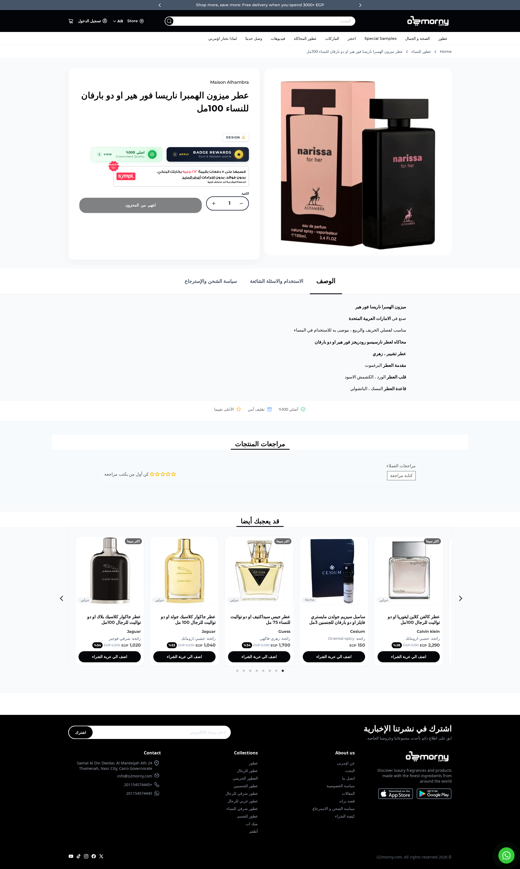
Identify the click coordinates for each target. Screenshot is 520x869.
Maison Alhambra (229, 82)
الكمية (245, 193)
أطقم (253, 831)
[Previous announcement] (160, 5)
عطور (442, 38)
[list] (260, 596)
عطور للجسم (247, 816)
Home (446, 51)
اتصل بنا (348, 778)
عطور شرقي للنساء (242, 808)
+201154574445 (138, 784)
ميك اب (252, 823)
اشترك (80, 732)
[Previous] (459, 596)
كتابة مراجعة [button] (401, 475)
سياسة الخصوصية (341, 785)
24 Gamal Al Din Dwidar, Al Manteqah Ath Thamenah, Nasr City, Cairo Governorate (114, 765)
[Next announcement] (360, 5)
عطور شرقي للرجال (241, 793)
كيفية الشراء (345, 816)
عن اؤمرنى (346, 763)
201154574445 (139, 793)
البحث (350, 770)
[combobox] (271, 21)
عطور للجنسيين (245, 785)
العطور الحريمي (245, 778)
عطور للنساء (421, 51)
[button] (71, 21)
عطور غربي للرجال (242, 800)
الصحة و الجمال (417, 38)
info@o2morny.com (134, 776)
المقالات (348, 793)
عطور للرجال (247, 770)
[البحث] (169, 21)
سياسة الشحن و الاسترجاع (334, 808)
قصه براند (347, 800)
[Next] (61, 596)
